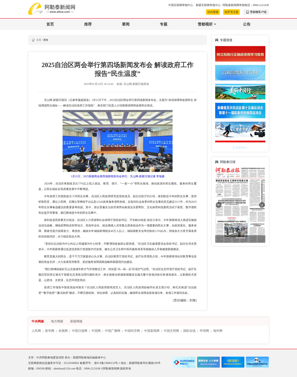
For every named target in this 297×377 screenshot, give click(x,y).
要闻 (126, 24)
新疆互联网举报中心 (208, 5)
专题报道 (226, 40)
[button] (218, 204)
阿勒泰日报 (228, 162)
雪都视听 (205, 24)
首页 (50, 24)
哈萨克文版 (231, 11)
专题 (163, 24)
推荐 (88, 24)
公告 (247, 24)
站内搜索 (212, 11)
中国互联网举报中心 (181, 5)
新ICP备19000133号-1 (107, 363)
